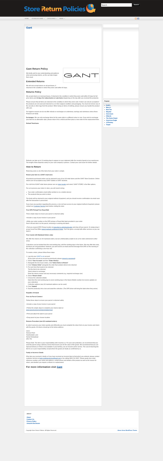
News (60, 19)
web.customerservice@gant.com (50, 358)
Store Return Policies (60, 8)
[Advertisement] (63, 48)
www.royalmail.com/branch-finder (52, 229)
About (29, 417)
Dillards (108, 116)
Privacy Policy (31, 421)
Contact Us (30, 419)
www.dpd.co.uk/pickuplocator (62, 227)
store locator (62, 184)
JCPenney (109, 122)
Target (108, 124)
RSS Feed (136, 19)
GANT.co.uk (40, 256)
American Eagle (111, 120)
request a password (68, 258)
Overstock (109, 114)
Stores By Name (36, 19)
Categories (50, 19)
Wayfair (108, 112)
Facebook (138, 19)
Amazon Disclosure (33, 423)
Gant (29, 27)
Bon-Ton (109, 109)
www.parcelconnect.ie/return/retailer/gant (39, 310)
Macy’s (108, 107)
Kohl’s (108, 105)
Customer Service (39, 206)
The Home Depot (111, 118)
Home (27, 18)
